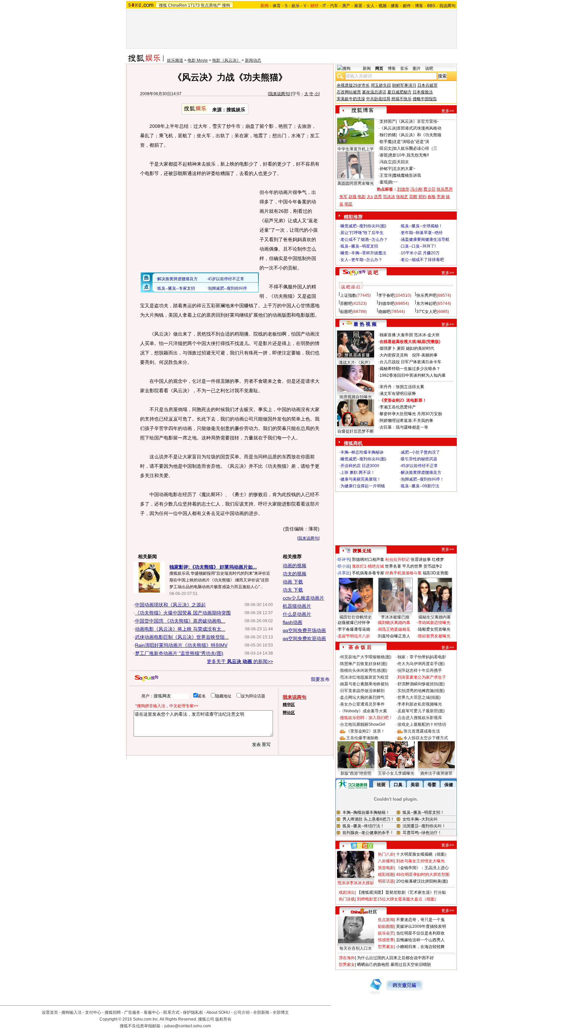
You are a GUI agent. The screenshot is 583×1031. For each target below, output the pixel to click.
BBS (431, 5)
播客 (395, 5)
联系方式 (171, 1012)
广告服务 (132, 1012)
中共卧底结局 (378, 98)
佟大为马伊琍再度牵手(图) (421, 663)
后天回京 (401, 162)
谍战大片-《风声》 (355, 362)
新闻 (367, 68)
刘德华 (403, 189)
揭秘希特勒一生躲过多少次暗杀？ (410, 368)
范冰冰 (389, 196)
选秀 (378, 196)
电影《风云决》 (226, 60)
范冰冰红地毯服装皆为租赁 (364, 677)
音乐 (404, 68)
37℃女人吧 (426, 311)
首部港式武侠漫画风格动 (419, 128)
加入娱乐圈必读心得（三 (415, 148)
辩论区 (289, 712)
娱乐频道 (175, 60)
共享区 (344, 573)
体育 (277, 5)
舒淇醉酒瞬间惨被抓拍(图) (421, 684)
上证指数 (348, 295)
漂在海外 (347, 957)
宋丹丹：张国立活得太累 (402, 386)
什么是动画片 (297, 614)
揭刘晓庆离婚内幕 (394, 622)
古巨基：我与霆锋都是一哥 (404, 427)
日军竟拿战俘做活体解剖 (362, 690)
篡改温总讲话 (374, 92)
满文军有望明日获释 (398, 393)
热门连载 (347, 899)
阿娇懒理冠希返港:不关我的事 (406, 420)
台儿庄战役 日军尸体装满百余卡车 (410, 362)
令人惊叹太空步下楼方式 (426, 738)
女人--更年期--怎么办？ (361, 259)
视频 (383, 5)
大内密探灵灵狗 (394, 355)
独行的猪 (388, 135)
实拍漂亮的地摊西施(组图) (421, 690)
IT (324, 5)
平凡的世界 (412, 566)
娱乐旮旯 (386, 933)
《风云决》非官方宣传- (418, 121)
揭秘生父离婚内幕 (434, 617)
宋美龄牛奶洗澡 (351, 98)
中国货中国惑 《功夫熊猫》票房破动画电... (180, 621)
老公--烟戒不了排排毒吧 (422, 259)
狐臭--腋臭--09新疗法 (420, 486)
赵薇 (353, 196)
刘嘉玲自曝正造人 (394, 636)
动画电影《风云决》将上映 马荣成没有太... (180, 629)
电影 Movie (198, 60)
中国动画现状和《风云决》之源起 (170, 604)
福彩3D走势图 (435, 573)
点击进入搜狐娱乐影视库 (419, 717)
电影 (362, 196)
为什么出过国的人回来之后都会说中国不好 (395, 957)
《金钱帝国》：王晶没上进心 (422, 867)
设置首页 (50, 1012)
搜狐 (163, 5)
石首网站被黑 (349, 92)
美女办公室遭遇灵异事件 (362, 704)
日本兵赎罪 (427, 85)
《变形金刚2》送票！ (365, 731)
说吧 (429, 68)
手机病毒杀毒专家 (368, 573)
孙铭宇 (386, 168)
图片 (417, 68)
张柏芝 (402, 196)
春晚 (431, 196)
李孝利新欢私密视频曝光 (419, 704)
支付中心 (93, 1012)
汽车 (334, 5)
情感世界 (386, 940)
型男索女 (386, 946)
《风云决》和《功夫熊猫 (419, 135)
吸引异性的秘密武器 (419, 459)
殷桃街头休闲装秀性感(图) (363, 670)
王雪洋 (386, 175)
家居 (358, 5)
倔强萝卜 (388, 348)
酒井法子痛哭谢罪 (436, 773)
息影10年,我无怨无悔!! (409, 155)
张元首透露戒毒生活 (422, 731)
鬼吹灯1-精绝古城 (368, 566)
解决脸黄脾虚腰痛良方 (421, 472)
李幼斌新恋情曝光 (434, 622)
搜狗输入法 (71, 1012)
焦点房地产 (211, 5)
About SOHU (218, 1012)
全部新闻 (261, 1012)
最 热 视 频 (365, 324)
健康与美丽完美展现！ (360, 479)
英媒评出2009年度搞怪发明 (421, 926)
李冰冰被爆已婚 (395, 617)
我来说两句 (279, 93)
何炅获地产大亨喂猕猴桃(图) (365, 657)
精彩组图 (386, 874)
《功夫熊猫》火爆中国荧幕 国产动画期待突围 (183, 612)
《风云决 (388, 128)
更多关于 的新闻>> (240, 661)
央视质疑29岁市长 (353, 85)
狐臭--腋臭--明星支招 (359, 246)
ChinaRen (177, 5)
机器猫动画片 (297, 606)
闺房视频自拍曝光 (355, 397)
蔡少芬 (429, 189)
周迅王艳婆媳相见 (394, 629)
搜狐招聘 (113, 1012)
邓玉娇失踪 (381, 85)
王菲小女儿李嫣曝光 (396, 773)
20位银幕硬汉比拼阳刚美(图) (422, 881)
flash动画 (292, 622)
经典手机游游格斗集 (403, 573)
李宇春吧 (386, 295)
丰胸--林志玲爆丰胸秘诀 (362, 452)
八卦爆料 (386, 861)
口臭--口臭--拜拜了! (418, 246)
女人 (370, 5)
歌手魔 (386, 141)
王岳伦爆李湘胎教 (362, 738)
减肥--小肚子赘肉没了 (420, 452)
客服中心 (152, 1012)
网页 (379, 68)
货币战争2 (432, 566)
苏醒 (413, 196)
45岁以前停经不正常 (419, 465)
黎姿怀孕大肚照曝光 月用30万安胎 (411, 413)
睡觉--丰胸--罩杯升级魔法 (363, 253)
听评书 (344, 559)
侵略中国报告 (425, 98)
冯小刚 (416, 189)
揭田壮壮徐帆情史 (355, 617)
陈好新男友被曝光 (434, 636)
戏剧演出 (347, 892)
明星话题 (386, 881)
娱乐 (296, 5)
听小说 (344, 566)
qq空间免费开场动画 (304, 630)
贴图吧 (346, 311)
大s (370, 196)
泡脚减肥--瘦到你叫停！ (422, 479)
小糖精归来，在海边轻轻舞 (420, 946)
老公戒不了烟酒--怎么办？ (364, 239)
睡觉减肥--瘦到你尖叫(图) (363, 226)
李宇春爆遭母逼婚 (354, 629)
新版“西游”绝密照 (355, 773)
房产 (346, 5)
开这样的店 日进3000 (359, 465)
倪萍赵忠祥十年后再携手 (419, 670)
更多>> (447, 111)
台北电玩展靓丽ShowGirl (362, 724)
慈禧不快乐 (401, 98)
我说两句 (447, 5)
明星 (348, 204)
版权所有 (223, 1019)
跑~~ (393, 182)
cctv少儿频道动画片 (303, 598)
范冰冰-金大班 (427, 335)
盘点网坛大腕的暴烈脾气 (362, 697)
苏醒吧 (346, 303)
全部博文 (281, 1012)
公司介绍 (241, 1012)
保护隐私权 (193, 1012)
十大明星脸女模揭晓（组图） (422, 854)
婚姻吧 (384, 311)
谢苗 (384, 155)
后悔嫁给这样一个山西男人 (420, 940)
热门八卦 (386, 854)
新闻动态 (253, 60)
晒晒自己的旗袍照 (373, 964)
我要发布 (320, 679)
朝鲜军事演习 (404, 85)
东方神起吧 (426, 303)
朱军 (343, 196)
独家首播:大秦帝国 (396, 335)
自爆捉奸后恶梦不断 (355, 431)
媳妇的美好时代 (420, 348)
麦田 (401, 348)
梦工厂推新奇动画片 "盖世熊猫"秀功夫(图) (179, 653)
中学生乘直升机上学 (355, 149)
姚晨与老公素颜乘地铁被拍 (364, 684)
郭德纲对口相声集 (368, 559)
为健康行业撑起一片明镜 (362, 486)
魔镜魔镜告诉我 (407, 175)
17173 (194, 5)
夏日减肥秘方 (399, 92)
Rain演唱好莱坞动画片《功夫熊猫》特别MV (181, 645)
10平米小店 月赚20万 (420, 253)
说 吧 (372, 272)
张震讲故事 (421, 559)
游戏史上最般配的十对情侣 (421, 724)
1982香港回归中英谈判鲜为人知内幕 (413, 375)
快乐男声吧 (426, 295)
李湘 (441, 196)
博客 (419, 5)
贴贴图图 (386, 926)
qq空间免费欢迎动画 (304, 638)
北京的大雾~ (404, 168)
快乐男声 (445, 189)
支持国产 (388, 121)
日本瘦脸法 (423, 92)
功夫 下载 (293, 590)
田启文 (386, 148)
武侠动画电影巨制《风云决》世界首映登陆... (182, 637)
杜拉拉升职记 (397, 559)
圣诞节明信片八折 (354, 636)
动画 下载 (293, 581)
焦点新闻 (386, 919)
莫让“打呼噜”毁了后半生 (362, 232)
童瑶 (384, 182)
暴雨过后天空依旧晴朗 (410, 964)
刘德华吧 (386, 303)
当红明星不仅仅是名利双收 (420, 933)
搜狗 (226, 5)
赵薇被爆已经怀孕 (354, 622)
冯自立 (386, 162)
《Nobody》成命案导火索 (363, 711)
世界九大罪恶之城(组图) (419, 697)
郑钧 (422, 196)
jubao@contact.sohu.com (187, 1026)
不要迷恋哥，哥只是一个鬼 (420, 919)
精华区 (289, 704)
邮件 (407, 5)
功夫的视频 (294, 573)
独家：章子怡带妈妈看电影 (421, 657)
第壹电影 (386, 867)
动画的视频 (294, 565)
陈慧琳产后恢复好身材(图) (363, 663)
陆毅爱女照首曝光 (434, 629)
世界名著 (393, 566)
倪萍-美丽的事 (425, 355)
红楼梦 (438, 559)
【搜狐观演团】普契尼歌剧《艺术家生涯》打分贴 (401, 892)
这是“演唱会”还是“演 (411, 141)
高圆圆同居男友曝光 (355, 183)
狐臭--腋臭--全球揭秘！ (422, 226)
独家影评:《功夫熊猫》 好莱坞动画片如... (213, 567)
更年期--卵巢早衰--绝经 (422, 232)
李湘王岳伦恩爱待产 (398, 407)
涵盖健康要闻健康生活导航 (425, 239)
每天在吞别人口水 (355, 948)
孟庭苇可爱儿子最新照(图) (421, 711)
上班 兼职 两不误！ (357, 472)
